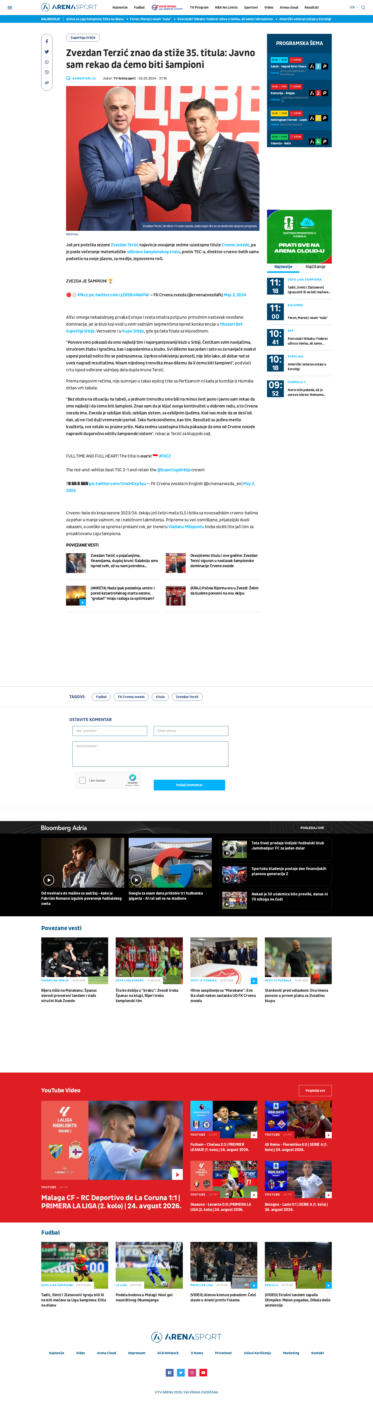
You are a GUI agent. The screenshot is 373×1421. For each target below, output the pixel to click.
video (80, 1353)
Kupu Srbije (133, 331)
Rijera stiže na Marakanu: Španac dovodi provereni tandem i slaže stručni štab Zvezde (69, 995)
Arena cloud (289, 7)
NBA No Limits (226, 7)
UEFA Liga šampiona (305, 279)
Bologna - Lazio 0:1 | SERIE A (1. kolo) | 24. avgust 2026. (296, 1207)
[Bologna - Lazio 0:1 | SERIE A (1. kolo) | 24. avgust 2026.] (298, 1179)
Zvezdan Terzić (124, 245)
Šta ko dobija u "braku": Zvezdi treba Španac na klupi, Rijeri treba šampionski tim (147, 995)
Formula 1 (296, 382)
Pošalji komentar (189, 785)
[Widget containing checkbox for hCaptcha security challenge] (108, 780)
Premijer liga (201, 1285)
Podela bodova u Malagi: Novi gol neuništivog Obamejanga (144, 1298)
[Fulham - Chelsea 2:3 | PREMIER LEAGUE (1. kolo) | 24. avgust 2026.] (223, 1119)
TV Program (199, 7)
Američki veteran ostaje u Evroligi (272, 19)
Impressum (136, 1353)
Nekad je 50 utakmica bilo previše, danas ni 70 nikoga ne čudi (290, 897)
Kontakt (317, 1353)
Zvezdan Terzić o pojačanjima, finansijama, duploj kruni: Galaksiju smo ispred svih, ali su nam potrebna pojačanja (124, 561)
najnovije (56, 1353)
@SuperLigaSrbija (174, 470)
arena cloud (106, 1353)
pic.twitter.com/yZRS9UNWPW (119, 295)
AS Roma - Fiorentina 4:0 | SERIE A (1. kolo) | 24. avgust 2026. (296, 1147)
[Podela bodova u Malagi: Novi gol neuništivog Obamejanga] (149, 1265)
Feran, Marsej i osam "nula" (118, 19)
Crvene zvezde (235, 245)
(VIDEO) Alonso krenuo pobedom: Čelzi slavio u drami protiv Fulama (223, 1298)
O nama (197, 1353)
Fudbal (139, 7)
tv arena (165, 1392)
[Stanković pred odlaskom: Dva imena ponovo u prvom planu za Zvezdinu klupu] (298, 960)
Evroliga (295, 356)
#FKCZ (165, 456)
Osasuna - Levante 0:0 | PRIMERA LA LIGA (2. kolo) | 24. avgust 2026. (220, 1207)
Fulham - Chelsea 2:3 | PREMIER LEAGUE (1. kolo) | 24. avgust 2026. (219, 1147)
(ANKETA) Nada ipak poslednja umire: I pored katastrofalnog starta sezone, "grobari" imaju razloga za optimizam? (123, 593)
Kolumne (295, 305)
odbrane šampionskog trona (153, 252)
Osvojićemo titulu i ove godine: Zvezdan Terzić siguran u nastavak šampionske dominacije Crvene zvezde (224, 560)
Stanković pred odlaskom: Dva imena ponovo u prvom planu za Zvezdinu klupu (296, 995)
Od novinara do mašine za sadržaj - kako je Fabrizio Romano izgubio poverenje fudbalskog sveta (81, 898)
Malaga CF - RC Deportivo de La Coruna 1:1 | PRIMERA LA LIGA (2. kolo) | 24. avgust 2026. (111, 1202)
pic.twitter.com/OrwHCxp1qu (117, 483)
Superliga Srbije (83, 38)
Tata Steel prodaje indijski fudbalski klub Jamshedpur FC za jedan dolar (288, 846)
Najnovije (120, 7)
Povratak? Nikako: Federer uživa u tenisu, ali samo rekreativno (192, 19)
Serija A (271, 1285)
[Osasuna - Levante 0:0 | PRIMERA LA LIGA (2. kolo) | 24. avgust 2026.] (223, 1179)
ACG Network (168, 1353)
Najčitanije (316, 266)
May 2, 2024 (235, 295)
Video (268, 7)
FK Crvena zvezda (131, 697)
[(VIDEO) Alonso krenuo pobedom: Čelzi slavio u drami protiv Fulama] (223, 1265)
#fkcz (82, 295)
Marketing (291, 1353)
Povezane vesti (82, 545)
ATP (291, 331)
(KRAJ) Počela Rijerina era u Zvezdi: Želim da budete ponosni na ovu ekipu (224, 591)
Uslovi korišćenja (257, 1353)
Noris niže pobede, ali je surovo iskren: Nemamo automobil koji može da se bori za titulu (307, 392)
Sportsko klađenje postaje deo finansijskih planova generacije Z (289, 871)
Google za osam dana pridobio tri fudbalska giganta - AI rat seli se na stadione (166, 896)
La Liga (121, 1285)
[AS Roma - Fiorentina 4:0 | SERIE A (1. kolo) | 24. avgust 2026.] (298, 1119)
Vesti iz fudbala (203, 980)
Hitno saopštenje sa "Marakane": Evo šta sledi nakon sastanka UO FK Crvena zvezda (223, 995)
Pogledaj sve (312, 828)
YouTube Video (61, 1090)
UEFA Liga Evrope (130, 980)
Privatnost (223, 1353)
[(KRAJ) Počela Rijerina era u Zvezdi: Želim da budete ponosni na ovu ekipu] (176, 596)
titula (160, 697)
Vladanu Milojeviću (186, 526)
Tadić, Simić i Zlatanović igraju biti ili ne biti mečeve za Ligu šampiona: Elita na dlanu (308, 290)
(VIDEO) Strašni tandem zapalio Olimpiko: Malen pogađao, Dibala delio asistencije (297, 1300)
